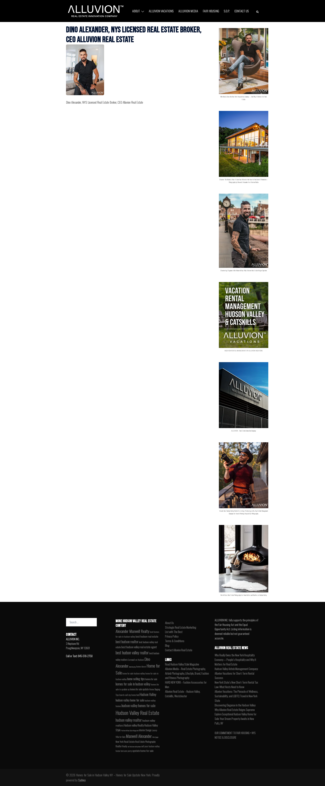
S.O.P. (227, 10)
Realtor (119, 746)
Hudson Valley (148, 694)
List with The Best (173, 632)
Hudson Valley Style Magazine (129, 730)
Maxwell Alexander (139, 736)
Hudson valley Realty (134, 725)
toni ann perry (126, 751)
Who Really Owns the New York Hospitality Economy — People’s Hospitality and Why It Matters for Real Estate (235, 659)
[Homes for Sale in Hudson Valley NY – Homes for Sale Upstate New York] (95, 10)
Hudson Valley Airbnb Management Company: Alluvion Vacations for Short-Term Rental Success (236, 673)
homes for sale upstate (139, 689)
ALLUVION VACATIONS (161, 10)
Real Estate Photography (145, 741)
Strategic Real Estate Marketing (180, 627)
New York (119, 741)
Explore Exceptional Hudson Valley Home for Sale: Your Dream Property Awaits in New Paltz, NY (235, 718)
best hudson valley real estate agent (139, 647)
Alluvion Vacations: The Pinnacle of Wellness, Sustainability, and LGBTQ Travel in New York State (236, 696)
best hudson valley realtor (132, 652)
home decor (141, 666)
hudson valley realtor (129, 720)
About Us (169, 623)
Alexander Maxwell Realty (132, 631)
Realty (124, 746)
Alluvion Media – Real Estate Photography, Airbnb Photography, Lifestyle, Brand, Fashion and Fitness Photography (187, 673)
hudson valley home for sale (130, 700)
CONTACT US (241, 10)
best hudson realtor (127, 641)
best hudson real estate (147, 636)
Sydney (82, 780)
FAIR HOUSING (211, 10)
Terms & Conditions (174, 641)
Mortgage (155, 737)
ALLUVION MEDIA (188, 10)
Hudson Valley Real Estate (137, 712)
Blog (167, 645)
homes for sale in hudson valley (133, 684)
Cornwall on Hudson (136, 659)
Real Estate (129, 742)
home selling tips (136, 678)
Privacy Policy (171, 636)
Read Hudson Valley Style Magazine (182, 664)
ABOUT (136, 10)
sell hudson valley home (134, 746)
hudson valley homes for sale (138, 705)
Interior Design (145, 730)
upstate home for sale (143, 751)
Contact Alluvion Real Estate (178, 650)
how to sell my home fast (129, 695)
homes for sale (151, 679)
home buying (132, 666)
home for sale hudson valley (133, 673)
